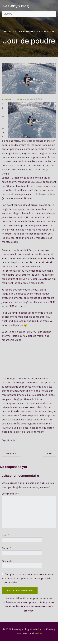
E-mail (6, 548)
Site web (7, 561)
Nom (5, 535)
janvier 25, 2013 (35, 99)
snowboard (7, 99)
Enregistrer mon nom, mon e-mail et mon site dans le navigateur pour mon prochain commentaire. (27, 578)
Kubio (38, 633)
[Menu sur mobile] (52, 6)
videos (20, 99)
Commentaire (10, 493)
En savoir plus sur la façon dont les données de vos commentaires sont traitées (30, 606)
